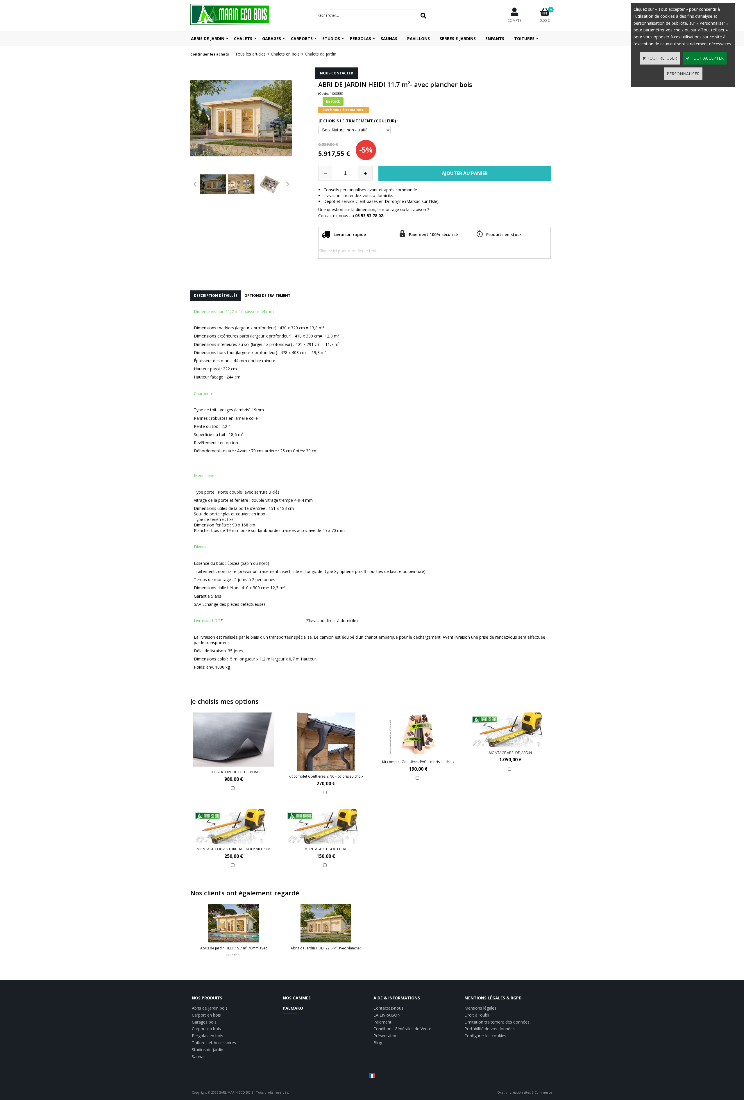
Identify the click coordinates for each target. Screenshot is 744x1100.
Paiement (382, 1022)
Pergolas (360, 38)
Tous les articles (250, 54)
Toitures (524, 38)
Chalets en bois (285, 54)
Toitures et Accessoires (214, 1042)
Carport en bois (206, 1015)
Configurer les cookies (485, 1035)
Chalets (243, 38)
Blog (377, 1042)
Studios (331, 38)
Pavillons (418, 38)
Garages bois (204, 1022)
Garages (271, 38)
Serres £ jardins (458, 38)
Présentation (385, 1035)
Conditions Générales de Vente (402, 1028)
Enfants (494, 38)
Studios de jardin (207, 1049)
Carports (302, 38)
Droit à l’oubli (476, 1015)
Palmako (293, 1008)
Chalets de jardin (320, 54)
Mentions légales (480, 1008)
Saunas (389, 38)
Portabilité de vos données (489, 1028)
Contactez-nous (388, 1008)
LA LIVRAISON (386, 1015)
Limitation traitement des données (497, 1022)
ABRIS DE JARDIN (207, 38)
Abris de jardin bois (210, 1008)
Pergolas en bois (207, 1035)
